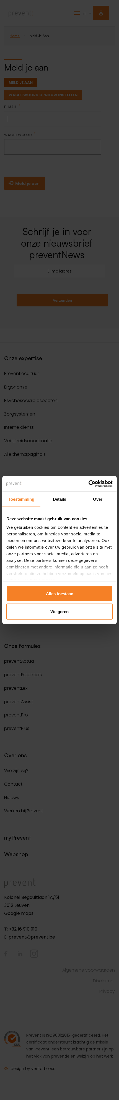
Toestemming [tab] (21, 499)
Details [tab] (59, 499)
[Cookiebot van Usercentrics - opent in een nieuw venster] (88, 483)
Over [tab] (97, 499)
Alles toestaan (59, 593)
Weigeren (59, 611)
